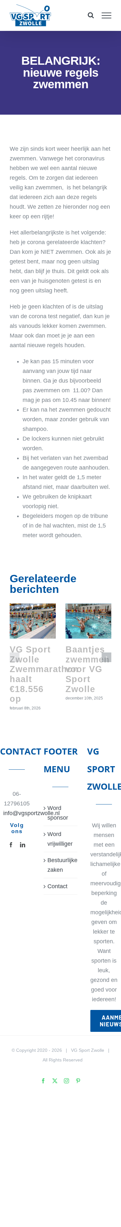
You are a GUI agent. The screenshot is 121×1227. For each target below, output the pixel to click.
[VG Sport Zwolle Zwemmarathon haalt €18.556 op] (33, 621)
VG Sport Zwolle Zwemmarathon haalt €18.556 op (44, 674)
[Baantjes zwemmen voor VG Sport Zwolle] (89, 621)
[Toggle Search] (91, 15)
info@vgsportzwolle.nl (16, 813)
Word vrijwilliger (60, 839)
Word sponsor (57, 813)
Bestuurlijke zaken (60, 865)
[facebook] (11, 844)
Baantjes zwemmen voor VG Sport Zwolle (88, 669)
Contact (57, 886)
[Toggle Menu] (107, 15)
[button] (14, 657)
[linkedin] (22, 844)
